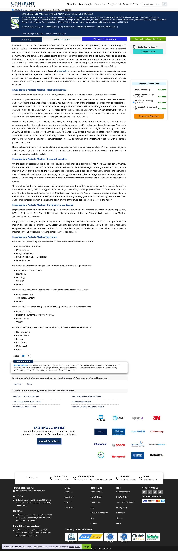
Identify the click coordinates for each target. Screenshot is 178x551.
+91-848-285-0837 (152, 479)
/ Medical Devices (20, 10)
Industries (69, 497)
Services (68, 502)
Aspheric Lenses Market (81, 401)
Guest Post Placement (99, 513)
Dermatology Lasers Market (24, 407)
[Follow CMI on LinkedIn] (144, 492)
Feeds (118, 523)
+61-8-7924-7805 (127, 479)
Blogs (92, 507)
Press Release (96, 497)
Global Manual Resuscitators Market (86, 396)
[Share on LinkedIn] (23, 356)
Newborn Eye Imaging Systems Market (87, 407)
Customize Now (148, 51)
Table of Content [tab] (62, 39)
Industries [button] (100, 4)
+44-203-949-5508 (104, 479)
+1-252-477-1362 (61, 479)
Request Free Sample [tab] (105, 38)
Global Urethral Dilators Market (25, 396)
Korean (29, 384)
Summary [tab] (26, 39)
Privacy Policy (74, 547)
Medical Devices (110, 27)
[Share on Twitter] (29, 356)
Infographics (95, 502)
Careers (93, 523)
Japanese (17, 384)
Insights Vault (115, 4)
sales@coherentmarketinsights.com (30, 491)
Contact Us (69, 507)
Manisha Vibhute (20, 365)
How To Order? (122, 497)
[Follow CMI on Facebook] (155, 492)
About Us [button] (71, 4)
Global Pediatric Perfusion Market (26, 401)
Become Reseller (123, 492)
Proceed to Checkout (149, 116)
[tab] (26, 39)
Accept (86, 547)
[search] (164, 4)
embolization (63, 71)
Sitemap (119, 518)
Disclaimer (120, 513)
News (92, 518)
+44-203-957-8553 (86, 479)
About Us (68, 492)
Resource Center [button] (131, 4)
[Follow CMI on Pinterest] (160, 492)
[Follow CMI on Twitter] (150, 492)
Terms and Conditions (125, 502)
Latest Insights (86, 4)
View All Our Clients (49, 441)
